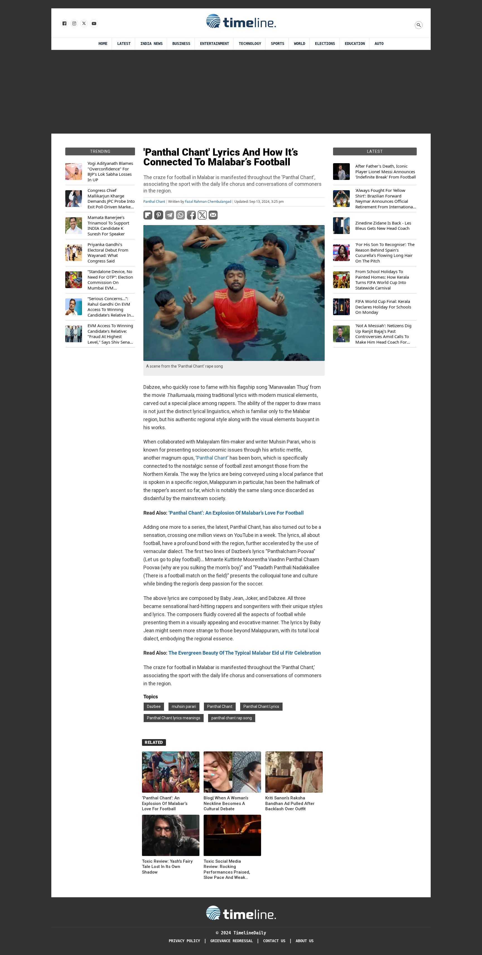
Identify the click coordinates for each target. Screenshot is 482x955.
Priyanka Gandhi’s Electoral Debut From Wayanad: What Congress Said (108, 253)
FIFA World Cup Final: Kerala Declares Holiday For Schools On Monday (383, 307)
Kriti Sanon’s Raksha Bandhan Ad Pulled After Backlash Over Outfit (290, 803)
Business (181, 44)
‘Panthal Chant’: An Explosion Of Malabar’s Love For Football (236, 513)
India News (151, 44)
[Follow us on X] (83, 23)
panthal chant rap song (231, 718)
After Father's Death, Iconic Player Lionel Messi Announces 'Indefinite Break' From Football (385, 171)
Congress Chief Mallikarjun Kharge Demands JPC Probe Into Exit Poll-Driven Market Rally (111, 198)
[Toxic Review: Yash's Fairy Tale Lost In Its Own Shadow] (170, 836)
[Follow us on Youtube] (93, 23)
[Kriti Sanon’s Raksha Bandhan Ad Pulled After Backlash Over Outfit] (294, 773)
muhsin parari (184, 706)
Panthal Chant (154, 201)
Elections (325, 44)
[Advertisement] (241, 92)
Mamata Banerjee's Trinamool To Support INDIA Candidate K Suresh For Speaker (108, 226)
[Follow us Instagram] (73, 23)
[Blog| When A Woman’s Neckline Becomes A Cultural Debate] (232, 773)
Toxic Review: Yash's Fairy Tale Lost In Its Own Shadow (167, 867)
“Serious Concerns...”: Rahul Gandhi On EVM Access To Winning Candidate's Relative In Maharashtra (109, 307)
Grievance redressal (231, 941)
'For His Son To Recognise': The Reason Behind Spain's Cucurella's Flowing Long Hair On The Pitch (384, 253)
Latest (124, 44)
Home (102, 44)
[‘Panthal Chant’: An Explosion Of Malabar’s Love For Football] (170, 773)
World (299, 44)
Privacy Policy (184, 941)
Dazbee (154, 706)
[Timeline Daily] (241, 20)
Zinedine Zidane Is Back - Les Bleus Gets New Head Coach (383, 225)
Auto (379, 44)
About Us (305, 941)
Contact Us (274, 941)
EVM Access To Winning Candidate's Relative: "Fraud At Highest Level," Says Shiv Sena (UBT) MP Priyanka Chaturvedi (110, 334)
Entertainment (214, 44)
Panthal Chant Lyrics (261, 706)
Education (355, 44)
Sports (277, 44)
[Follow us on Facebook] (64, 23)
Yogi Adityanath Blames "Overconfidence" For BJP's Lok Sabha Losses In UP (110, 171)
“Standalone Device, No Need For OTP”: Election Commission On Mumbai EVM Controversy (110, 280)
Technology (250, 44)
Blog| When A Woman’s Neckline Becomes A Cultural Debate (226, 803)
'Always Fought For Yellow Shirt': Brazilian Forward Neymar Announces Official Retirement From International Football (384, 198)
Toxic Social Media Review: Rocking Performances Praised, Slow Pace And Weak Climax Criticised (227, 870)
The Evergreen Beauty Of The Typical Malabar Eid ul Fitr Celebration (244, 653)
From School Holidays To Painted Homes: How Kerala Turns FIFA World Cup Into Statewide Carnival (382, 280)
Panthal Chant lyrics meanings (173, 718)
